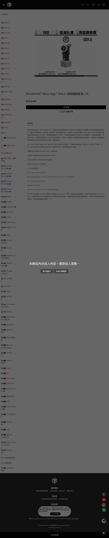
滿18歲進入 (47, 271)
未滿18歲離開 (61, 271)
